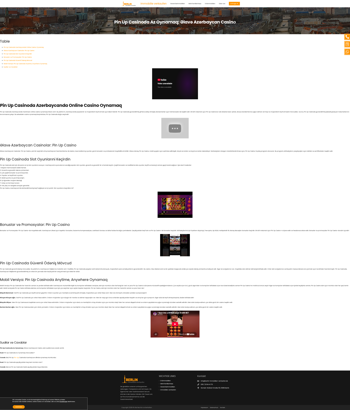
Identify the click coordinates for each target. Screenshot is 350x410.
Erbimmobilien (165, 381)
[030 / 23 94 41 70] (199, 384)
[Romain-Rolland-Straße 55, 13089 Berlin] (199, 388)
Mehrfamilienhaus (166, 384)
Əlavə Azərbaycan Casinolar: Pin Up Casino (19, 51)
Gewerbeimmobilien (167, 387)
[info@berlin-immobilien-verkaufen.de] (199, 381)
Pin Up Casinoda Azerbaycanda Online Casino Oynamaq (24, 47)
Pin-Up (16, 357)
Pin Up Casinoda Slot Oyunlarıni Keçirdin (18, 54)
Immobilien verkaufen (168, 390)
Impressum (204, 407)
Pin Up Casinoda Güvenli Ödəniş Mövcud (18, 60)
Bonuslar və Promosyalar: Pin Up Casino (18, 57)
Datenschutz (214, 407)
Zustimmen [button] (18, 407)
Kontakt (222, 407)
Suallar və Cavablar (11, 67)
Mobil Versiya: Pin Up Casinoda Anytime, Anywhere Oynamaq (25, 64)
